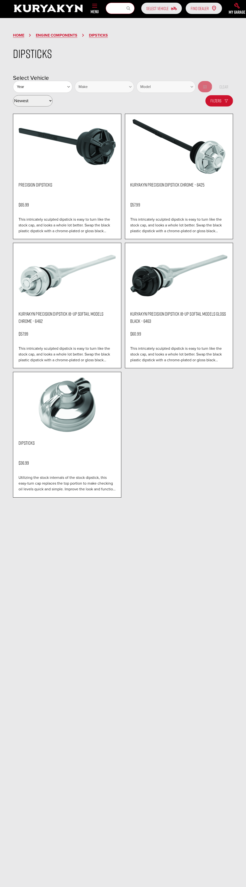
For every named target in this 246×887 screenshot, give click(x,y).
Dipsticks (26, 443)
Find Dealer (200, 8)
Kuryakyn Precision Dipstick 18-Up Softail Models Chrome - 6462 (61, 317)
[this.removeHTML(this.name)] (67, 146)
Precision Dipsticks (35, 184)
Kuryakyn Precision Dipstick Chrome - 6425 (167, 184)
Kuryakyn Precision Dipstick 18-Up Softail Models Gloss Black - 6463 (178, 317)
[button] (237, 8)
